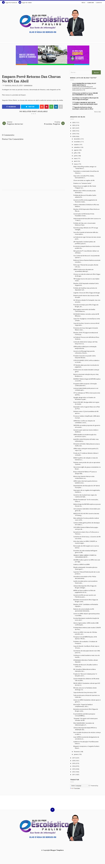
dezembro (77, 139)
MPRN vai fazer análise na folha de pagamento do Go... (84, 591)
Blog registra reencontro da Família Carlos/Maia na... (84, 310)
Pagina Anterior (15, 124)
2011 (73, 774)
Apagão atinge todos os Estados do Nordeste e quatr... (84, 398)
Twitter (31, 107)
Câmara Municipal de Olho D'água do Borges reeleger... (84, 587)
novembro (77, 142)
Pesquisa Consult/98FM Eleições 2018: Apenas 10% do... (85, 638)
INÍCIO (83, 2)
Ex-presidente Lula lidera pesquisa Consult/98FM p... (84, 715)
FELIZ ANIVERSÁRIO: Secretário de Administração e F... (83, 724)
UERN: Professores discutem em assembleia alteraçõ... (83, 270)
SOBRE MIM (90, 2)
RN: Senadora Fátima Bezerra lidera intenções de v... (84, 670)
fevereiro (77, 751)
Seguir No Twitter (27, 2)
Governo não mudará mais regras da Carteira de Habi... (85, 496)
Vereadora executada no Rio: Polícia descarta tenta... (84, 577)
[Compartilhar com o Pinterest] (61, 107)
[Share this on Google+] (42, 107)
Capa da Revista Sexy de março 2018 (84, 692)
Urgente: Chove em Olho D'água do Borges (86, 293)
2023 (73, 122)
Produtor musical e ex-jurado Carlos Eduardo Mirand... (84, 357)
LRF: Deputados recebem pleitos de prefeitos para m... (84, 242)
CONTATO (99, 2)
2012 (73, 772)
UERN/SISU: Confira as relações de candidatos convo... (84, 421)
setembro (77, 147)
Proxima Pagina (52, 124)
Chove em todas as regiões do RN (83, 180)
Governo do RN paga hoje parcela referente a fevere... (84, 352)
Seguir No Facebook (11, 2)
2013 (73, 769)
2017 (73, 758)
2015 (73, 763)
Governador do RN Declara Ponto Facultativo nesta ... (83, 215)
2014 (73, 766)
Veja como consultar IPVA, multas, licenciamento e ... (83, 177)
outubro (76, 144)
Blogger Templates (57, 850)
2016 (73, 761)
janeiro (76, 754)
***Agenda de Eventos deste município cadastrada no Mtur (82, 108)
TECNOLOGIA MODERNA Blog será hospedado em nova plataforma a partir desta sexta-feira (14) (84, 88)
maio (75, 158)
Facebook (12, 107)
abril (75, 161)
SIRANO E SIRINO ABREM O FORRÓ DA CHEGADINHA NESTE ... (84, 556)
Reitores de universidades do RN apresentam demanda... (83, 610)
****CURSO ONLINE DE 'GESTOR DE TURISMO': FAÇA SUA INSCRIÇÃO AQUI (84, 103)
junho (76, 156)
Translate (77, 788)
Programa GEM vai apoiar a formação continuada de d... (85, 384)
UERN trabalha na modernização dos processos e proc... (84, 435)
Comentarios (28, 85)
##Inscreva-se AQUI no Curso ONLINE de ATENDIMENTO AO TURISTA (85, 94)
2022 (73, 125)
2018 (73, 136)
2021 (73, 128)
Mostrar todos (97, 111)
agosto (76, 150)
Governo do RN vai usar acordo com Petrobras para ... (84, 596)
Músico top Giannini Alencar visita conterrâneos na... (83, 477)
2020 (73, 131)
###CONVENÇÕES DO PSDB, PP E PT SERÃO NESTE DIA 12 (84, 84)
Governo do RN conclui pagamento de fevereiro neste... (85, 201)
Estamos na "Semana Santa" (82, 183)
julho (75, 153)
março (76, 164)
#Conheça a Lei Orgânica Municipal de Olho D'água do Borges (85, 98)
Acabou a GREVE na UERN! (81, 564)
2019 (73, 134)
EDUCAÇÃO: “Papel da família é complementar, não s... (83, 705)
